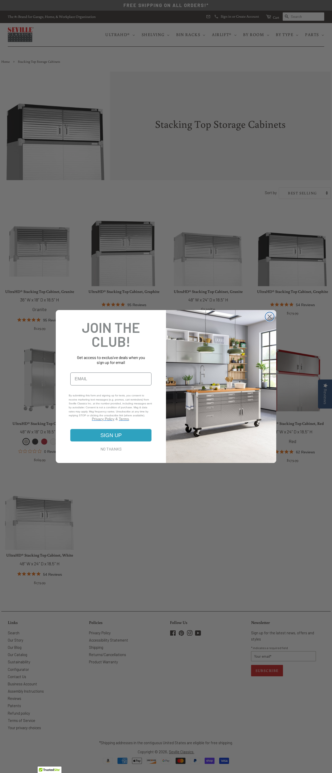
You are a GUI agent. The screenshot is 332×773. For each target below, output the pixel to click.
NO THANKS (111, 448)
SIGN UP (111, 435)
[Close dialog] (269, 316)
